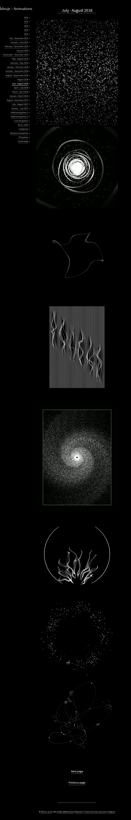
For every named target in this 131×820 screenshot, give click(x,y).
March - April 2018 (20, 91)
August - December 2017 (17, 100)
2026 (26, 17)
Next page (77, 771)
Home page (23, 141)
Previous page (77, 783)
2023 (26, 29)
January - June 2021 (19, 42)
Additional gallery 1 (19, 112)
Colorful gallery (21, 120)
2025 (26, 21)
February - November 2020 (16, 46)
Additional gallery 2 (19, 116)
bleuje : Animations (16, 9)
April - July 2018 (21, 87)
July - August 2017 (20, 104)
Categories (23, 128)
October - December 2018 (17, 71)
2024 (26, 25)
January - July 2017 (19, 108)
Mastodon (79, 812)
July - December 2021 (18, 38)
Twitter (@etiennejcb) (65, 812)
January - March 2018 (18, 96)
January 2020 (22, 50)
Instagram (111, 812)
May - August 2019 (20, 58)
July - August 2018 (20, 83)
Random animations (19, 133)
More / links (23, 124)
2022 (26, 34)
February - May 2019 (19, 62)
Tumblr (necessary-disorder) (95, 812)
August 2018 (22, 79)
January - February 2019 (17, 67)
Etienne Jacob (46, 812)
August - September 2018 (17, 75)
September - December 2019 (15, 54)
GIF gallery (23, 137)
